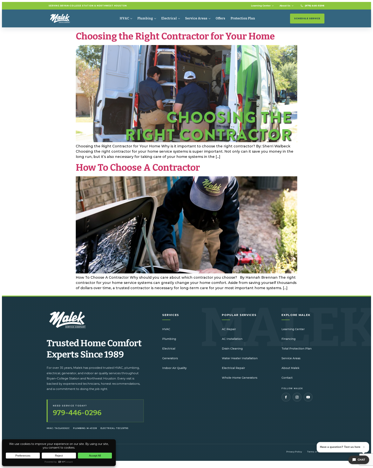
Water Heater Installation (240, 358)
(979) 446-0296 (314, 5)
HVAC (124, 18)
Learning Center (261, 5)
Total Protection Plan (296, 348)
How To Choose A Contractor (138, 167)
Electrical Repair (233, 368)
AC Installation (232, 339)
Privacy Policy (294, 451)
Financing (288, 339)
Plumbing (145, 18)
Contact (287, 377)
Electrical (169, 18)
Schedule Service (307, 18)
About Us (285, 5)
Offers (220, 18)
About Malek (290, 368)
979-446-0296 (77, 413)
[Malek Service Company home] (63, 18)
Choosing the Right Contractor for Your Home (175, 36)
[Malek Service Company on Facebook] (285, 397)
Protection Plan (243, 18)
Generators (170, 358)
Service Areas (196, 18)
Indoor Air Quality (174, 368)
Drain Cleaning (232, 348)
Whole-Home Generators (239, 377)
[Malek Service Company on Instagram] (297, 397)
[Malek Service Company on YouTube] (308, 397)
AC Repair (229, 329)
